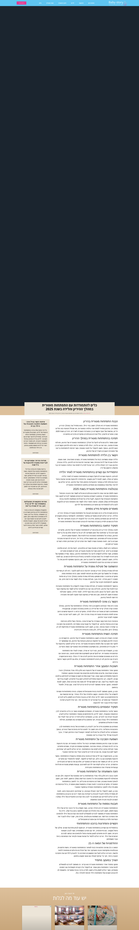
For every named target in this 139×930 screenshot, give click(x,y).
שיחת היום (91, 3)
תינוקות (81, 3)
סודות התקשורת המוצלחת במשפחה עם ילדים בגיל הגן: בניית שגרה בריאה (35, 504)
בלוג (40, 3)
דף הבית (88, 413)
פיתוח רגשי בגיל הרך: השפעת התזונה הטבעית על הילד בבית (35, 424)
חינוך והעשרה (62, 3)
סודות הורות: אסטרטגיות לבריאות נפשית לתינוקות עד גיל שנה (35, 463)
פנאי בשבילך (49, 3)
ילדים (72, 3)
